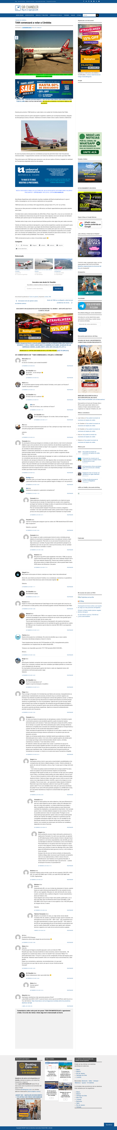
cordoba (46, 296)
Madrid (78, 1071)
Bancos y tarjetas (42, 15)
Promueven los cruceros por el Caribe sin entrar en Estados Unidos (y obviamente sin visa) (91, 460)
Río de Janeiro (80, 1073)
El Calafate (90, 1083)
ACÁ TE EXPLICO (63, 350)
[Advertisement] (73, 8)
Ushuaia (95, 1081)
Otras (79, 15)
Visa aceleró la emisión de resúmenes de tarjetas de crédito (89, 419)
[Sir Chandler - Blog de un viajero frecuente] (26, 8)
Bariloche (84, 1081)
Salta (90, 1081)
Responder (70, 365)
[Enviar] (97, 15)
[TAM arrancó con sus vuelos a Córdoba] (24, 264)
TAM (50, 296)
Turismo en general (21, 20)
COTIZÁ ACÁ (38, 192)
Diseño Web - (47, 1128)
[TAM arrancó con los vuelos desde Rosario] (44, 264)
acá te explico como (34, 1091)
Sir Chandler (37, 27)
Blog (16, 1)
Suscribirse (58, 288)
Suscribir (82, 330)
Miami (78, 1069)
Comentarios (85, 454)
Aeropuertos (29, 15)
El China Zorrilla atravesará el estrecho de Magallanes (90, 480)
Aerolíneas (19, 15)
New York (79, 1097)
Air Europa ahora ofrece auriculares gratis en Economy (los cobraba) (91, 467)
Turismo (66, 15)
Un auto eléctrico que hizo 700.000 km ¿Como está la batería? (88, 615)
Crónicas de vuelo (56, 15)
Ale (31, 404)
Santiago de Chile (81, 1075)
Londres (78, 1077)
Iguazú (84, 1083)
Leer (52, 1078)
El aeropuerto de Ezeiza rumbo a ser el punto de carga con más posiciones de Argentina (90, 606)
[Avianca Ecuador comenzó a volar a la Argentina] (63, 264)
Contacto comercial (30, 1)
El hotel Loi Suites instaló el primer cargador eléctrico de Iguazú (89, 611)
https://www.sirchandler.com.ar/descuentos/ (91, 399)
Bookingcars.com (26, 1089)
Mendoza (77, 1083)
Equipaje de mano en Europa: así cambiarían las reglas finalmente (90, 473)
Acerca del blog (21, 1)
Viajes (73, 15)
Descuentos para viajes (40, 1)
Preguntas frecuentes (51, 1)
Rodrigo (28, 477)
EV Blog (81, 601)
